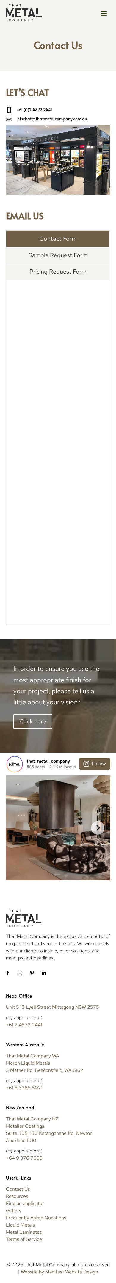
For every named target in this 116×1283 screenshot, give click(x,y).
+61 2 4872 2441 (24, 1025)
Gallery (13, 1210)
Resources (17, 1196)
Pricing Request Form (58, 271)
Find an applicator (25, 1203)
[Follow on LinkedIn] (43, 973)
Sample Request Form (58, 255)
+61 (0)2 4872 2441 (34, 110)
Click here (33, 721)
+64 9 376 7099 (24, 1158)
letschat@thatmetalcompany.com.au (51, 119)
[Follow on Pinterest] (32, 973)
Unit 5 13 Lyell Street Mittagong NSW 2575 (52, 1007)
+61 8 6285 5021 (24, 1088)
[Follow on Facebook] (8, 973)
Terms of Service (24, 1239)
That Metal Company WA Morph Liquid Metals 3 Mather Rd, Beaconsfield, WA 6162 (44, 1063)
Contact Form (58, 239)
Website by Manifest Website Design (59, 1272)
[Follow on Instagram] (20, 973)
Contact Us (18, 1189)
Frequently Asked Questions (36, 1218)
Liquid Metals (20, 1225)
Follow (99, 763)
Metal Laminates (24, 1232)
